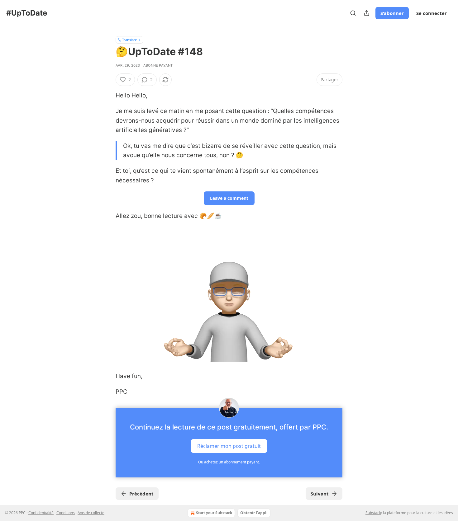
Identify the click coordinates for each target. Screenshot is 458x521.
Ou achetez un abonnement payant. (229, 462)
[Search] (353, 13)
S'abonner (392, 13)
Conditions (65, 512)
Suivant (320, 493)
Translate (129, 39)
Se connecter (431, 13)
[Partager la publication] (366, 13)
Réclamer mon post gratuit (229, 446)
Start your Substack (214, 512)
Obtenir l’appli (254, 512)
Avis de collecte (91, 512)
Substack (373, 512)
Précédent (141, 493)
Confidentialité (41, 512)
